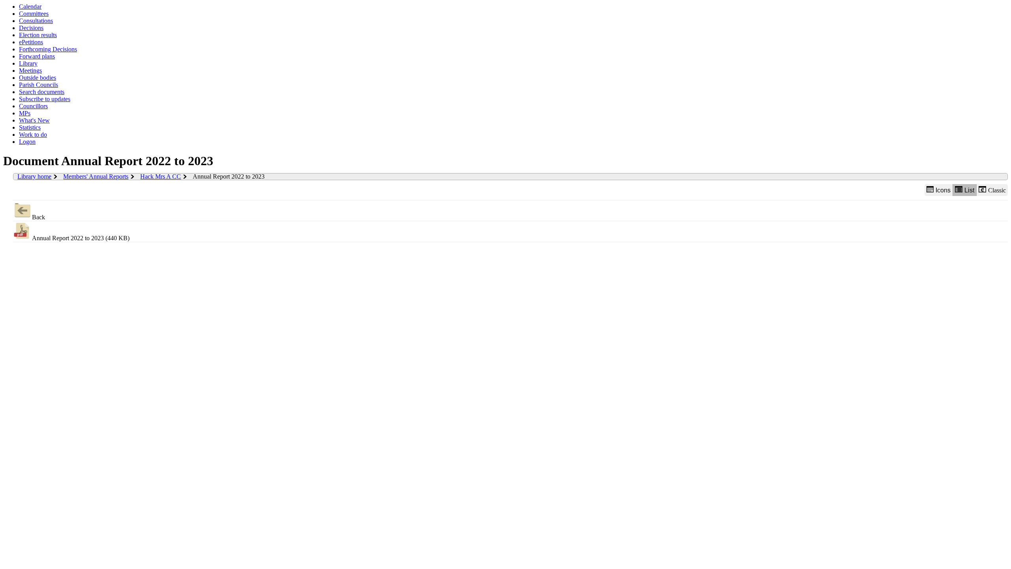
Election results (38, 35)
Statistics (30, 127)
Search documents (41, 92)
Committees (34, 13)
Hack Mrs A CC (160, 176)
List (969, 190)
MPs (24, 113)
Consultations (36, 20)
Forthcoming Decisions (48, 49)
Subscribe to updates (44, 99)
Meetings (30, 70)
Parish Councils (38, 84)
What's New (34, 120)
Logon (27, 141)
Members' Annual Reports (95, 176)
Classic (997, 190)
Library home (34, 176)
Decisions (31, 27)
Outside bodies (37, 77)
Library (28, 63)
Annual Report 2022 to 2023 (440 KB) (81, 238)
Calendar (30, 6)
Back (38, 217)
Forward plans (37, 56)
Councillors (33, 106)
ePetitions (31, 42)
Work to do (33, 134)
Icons (943, 190)
